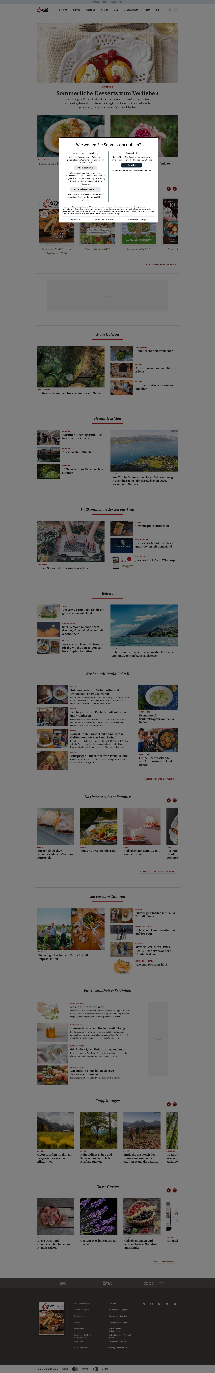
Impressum (75, 219)
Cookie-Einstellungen (137, 219)
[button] (131, 165)
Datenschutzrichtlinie (104, 219)
